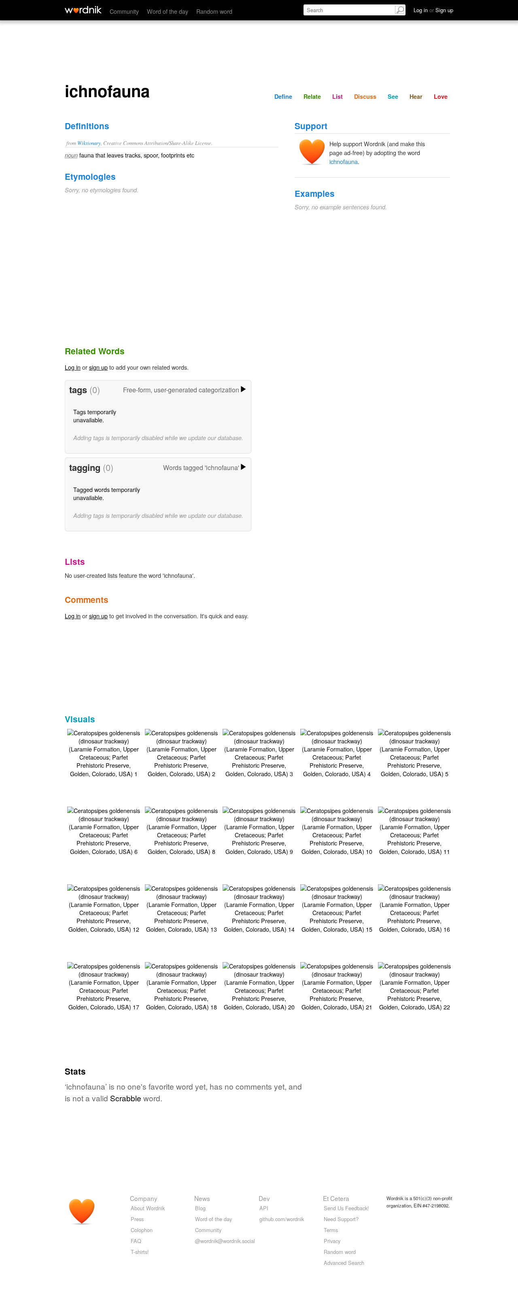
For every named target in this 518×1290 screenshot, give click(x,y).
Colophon (142, 1230)
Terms (331, 1230)
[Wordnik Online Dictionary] (83, 9)
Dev (264, 1198)
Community (124, 11)
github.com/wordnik (281, 1219)
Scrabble (125, 1097)
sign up (98, 367)
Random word (214, 11)
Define (283, 96)
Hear (416, 96)
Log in (73, 367)
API (263, 1208)
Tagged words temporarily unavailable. (106, 493)
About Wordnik (148, 1208)
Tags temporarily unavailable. (94, 415)
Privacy (332, 1241)
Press (137, 1219)
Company (143, 1198)
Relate (312, 96)
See (393, 96)
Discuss (365, 96)
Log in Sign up (433, 10)
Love (441, 96)
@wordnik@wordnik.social (225, 1241)
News (202, 1198)
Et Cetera (336, 1198)
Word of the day (167, 11)
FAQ (136, 1241)
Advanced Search (344, 1263)
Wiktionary (89, 142)
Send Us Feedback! (346, 1208)
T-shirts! (140, 1252)
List (337, 96)
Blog (200, 1208)
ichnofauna (343, 161)
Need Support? (341, 1219)
